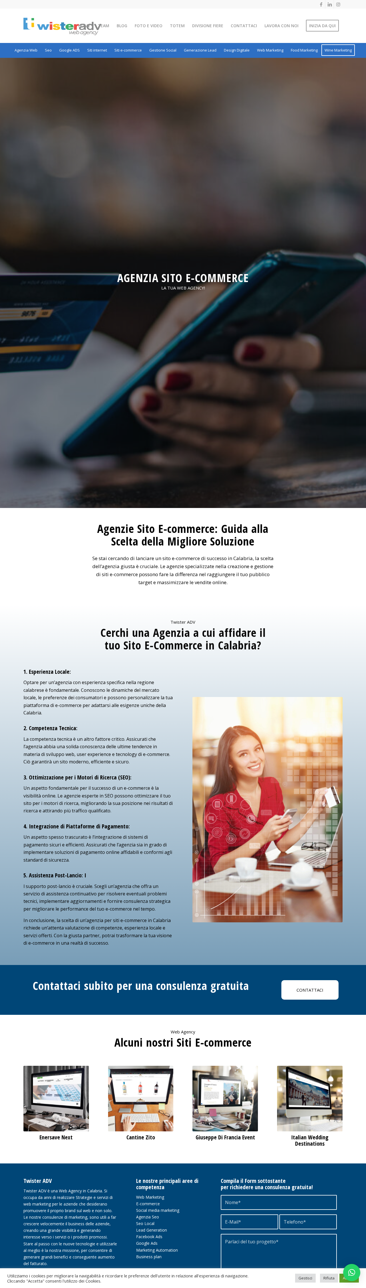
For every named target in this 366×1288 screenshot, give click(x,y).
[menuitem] (84, 26)
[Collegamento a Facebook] (321, 4)
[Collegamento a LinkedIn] (329, 4)
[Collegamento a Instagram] (338, 4)
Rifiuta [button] (329, 1278)
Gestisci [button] (305, 1278)
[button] (351, 1272)
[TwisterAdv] (72, 26)
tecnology (127, 754)
